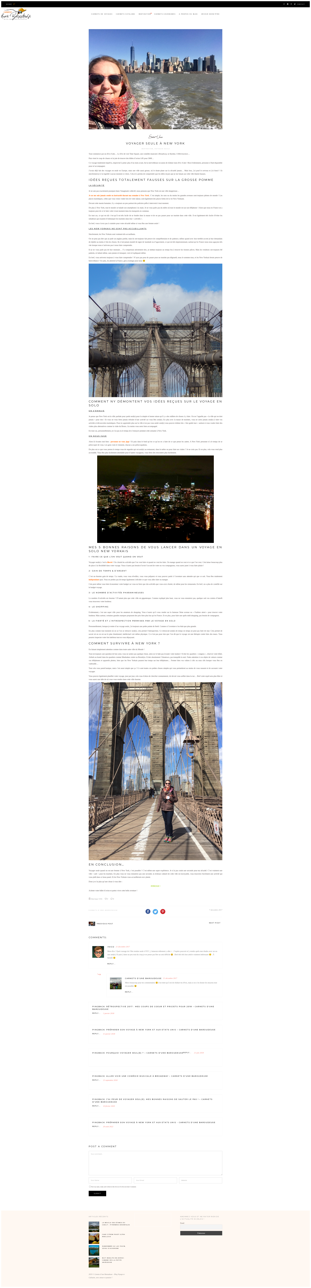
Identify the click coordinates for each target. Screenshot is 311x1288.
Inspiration (147, 149)
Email (182, 1223)
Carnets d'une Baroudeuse (103, 910)
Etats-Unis (155, 137)
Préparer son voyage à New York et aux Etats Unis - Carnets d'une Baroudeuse (161, 1122)
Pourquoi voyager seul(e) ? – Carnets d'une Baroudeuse (144, 1053)
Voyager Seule (162, 149)
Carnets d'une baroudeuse (143, 978)
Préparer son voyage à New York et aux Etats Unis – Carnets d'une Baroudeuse (161, 1030)
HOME (8, 4)
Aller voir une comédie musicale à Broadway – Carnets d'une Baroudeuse (157, 1076)
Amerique (94, 899)
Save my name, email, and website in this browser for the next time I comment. (113, 1187)
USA (100, 899)
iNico (110, 947)
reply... (111, 964)
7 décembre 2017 (215, 910)
